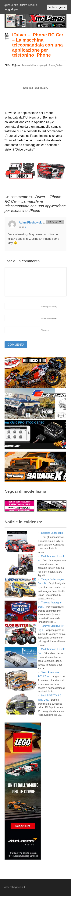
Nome (49, 306)
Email (49, 318)
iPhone (51, 65)
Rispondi (53, 222)
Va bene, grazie (57, 7)
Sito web (45, 330)
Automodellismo (30, 65)
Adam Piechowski (30, 222)
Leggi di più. (11, 9)
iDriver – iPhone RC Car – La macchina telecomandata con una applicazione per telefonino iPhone (37, 45)
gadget (43, 65)
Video (59, 65)
